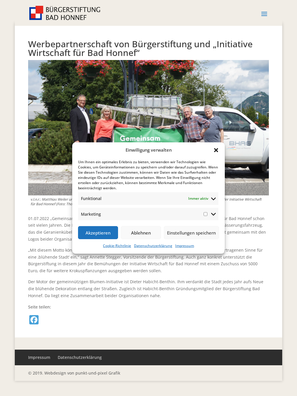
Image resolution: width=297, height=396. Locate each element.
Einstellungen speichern (191, 233)
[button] (216, 150)
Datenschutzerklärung (153, 245)
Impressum (184, 245)
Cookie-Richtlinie (117, 245)
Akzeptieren (98, 233)
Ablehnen (141, 233)
